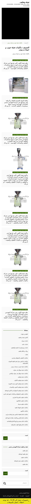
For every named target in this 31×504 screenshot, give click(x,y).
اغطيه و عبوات (24, 334)
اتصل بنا (22, 495)
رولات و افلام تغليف (23, 351)
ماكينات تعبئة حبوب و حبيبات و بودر (20, 60)
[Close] (29, 501)
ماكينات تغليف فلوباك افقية (21, 407)
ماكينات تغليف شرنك (23, 404)
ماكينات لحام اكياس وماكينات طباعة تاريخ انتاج (17, 418)
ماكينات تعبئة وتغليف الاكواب (21, 380)
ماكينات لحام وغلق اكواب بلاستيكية (19, 424)
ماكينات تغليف (24, 457)
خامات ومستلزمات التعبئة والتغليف (19, 347)
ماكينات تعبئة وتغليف (23, 377)
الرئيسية (27, 495)
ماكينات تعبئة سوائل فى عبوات (20, 370)
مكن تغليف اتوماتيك (23, 454)
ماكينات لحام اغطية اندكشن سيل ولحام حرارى (17, 414)
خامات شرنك (25, 341)
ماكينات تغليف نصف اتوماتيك (21, 461)
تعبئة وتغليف (24, 2)
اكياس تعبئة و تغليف (23, 337)
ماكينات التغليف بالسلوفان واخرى (20, 358)
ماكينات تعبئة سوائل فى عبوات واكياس (18, 373)
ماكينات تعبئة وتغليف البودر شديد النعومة (18, 383)
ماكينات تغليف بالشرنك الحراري (20, 397)
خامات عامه (25, 344)
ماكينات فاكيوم (24, 411)
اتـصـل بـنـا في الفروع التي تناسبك (10, 495)
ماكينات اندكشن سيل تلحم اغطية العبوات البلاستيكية (18, 362)
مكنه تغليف (25, 464)
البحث (26, 435)
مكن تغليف (25, 450)
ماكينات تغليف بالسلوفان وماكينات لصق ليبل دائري (16, 394)
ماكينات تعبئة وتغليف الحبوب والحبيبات (18, 387)
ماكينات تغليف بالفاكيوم (22, 400)
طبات (26, 354)
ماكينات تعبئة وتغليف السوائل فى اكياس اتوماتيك (16, 390)
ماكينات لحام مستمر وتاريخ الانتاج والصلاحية (17, 421)
